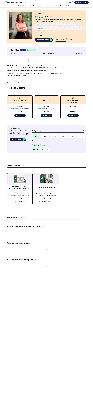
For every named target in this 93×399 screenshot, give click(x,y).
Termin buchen (20, 115)
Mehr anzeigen (13, 82)
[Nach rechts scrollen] (51, 233)
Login (69, 2)
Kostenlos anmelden (81, 2)
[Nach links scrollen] (41, 233)
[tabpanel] (46, 74)
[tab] (11, 61)
